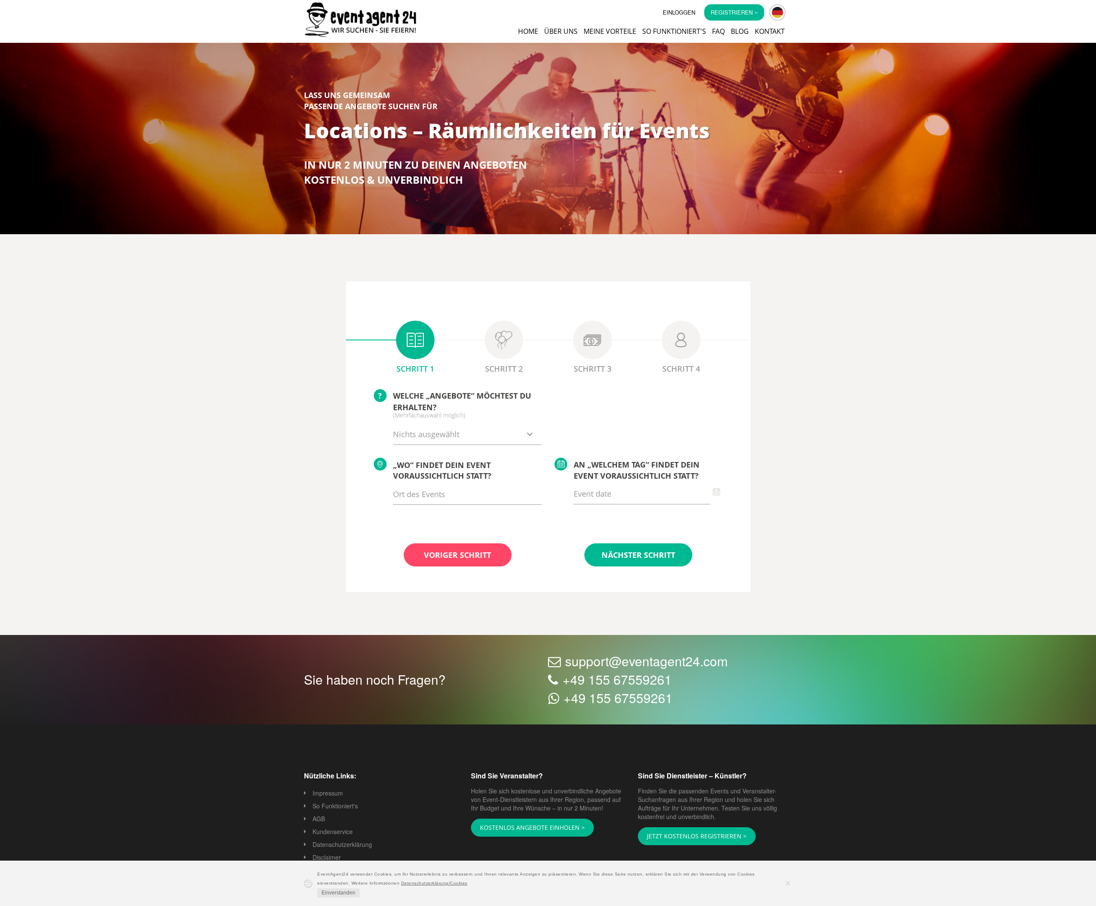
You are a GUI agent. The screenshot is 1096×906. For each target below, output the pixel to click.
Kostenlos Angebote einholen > (527, 828)
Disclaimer (327, 858)
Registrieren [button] (732, 12)
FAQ (718, 31)
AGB (319, 819)
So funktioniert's (674, 31)
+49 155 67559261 (617, 680)
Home (528, 31)
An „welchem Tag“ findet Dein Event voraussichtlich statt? (637, 471)
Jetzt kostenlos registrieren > (691, 836)
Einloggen (679, 12)
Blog (740, 31)
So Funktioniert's (335, 806)
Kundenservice (333, 832)
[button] (777, 12)
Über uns (561, 31)
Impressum (328, 794)
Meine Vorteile (610, 31)
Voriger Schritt (457, 556)
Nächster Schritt (638, 556)
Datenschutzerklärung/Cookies (434, 883)
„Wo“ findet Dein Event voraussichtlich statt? (442, 471)
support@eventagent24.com (646, 662)
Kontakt (770, 31)
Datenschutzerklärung (342, 845)
